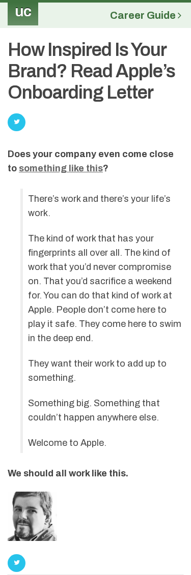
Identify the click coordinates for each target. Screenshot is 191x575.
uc (23, 11)
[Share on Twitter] (16, 563)
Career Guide (144, 15)
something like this (61, 168)
